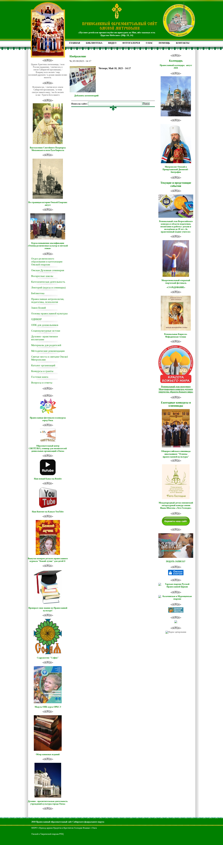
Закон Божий (38, 307)
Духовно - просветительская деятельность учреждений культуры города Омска (48, 802)
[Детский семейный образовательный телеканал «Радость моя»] (175, 622)
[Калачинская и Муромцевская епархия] (175, 599)
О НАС (149, 43)
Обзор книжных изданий (48, 754)
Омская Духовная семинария (47, 270)
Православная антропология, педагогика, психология (47, 300)
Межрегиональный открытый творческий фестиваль (176, 281)
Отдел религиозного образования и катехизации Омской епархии (46, 261)
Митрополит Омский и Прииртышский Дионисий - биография (176, 169)
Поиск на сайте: (79, 103)
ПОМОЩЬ (164, 43)
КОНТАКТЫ (182, 43)
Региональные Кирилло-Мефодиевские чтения (175, 335)
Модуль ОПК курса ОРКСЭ (48, 707)
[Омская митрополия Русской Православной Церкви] (175, 574)
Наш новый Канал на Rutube (48, 479)
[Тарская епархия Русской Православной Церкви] (175, 587)
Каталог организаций (43, 365)
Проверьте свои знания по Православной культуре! (47, 609)
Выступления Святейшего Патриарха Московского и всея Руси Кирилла (48, 149)
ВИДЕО (112, 43)
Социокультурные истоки (45, 330)
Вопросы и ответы (41, 382)
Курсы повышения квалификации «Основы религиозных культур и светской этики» (48, 246)
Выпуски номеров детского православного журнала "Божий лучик (48, 559)
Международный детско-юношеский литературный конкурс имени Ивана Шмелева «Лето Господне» (176, 505)
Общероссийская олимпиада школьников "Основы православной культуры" (176, 454)
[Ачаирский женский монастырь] (175, 612)
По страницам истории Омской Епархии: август (47, 203)
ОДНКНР (36, 319)
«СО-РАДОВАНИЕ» (176, 287)
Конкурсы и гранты (42, 371)
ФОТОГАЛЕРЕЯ (131, 43)
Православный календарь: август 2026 (176, 66)
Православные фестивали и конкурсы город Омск (48, 419)
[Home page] (119, 30)
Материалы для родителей (46, 345)
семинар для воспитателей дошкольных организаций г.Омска (49, 449)
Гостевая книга (39, 376)
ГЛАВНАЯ (74, 43)
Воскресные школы (42, 276)
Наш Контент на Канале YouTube (48, 511)
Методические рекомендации (48, 351)
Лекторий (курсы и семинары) (48, 287)
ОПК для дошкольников (44, 325)
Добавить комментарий (86, 95)
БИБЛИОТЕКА (94, 43)
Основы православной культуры (49, 313)
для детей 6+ (60, 561)
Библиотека (37, 293)
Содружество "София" (48, 658)
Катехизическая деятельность (48, 281)
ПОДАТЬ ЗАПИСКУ (176, 561)
